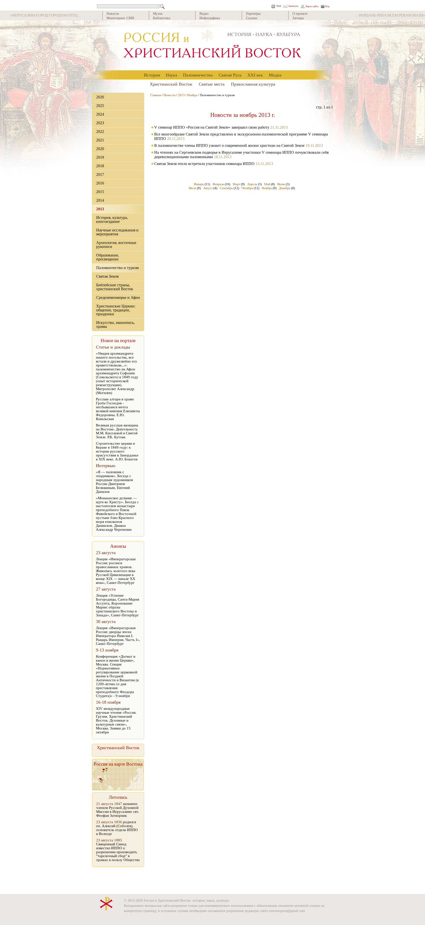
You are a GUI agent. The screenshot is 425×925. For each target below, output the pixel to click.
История (152, 75)
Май (267, 184)
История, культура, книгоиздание (112, 219)
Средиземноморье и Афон (118, 297)
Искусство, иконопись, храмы (115, 324)
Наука (171, 75)
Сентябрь (226, 188)
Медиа (275, 75)
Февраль (218, 184)
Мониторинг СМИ (120, 17)
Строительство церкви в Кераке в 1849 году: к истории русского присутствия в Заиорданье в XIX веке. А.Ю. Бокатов (117, 451)
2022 (100, 131)
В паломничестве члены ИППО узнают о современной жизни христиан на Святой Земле (229, 145)
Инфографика (209, 17)
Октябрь (247, 188)
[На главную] (212, 45)
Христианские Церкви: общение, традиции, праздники (115, 310)
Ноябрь (192, 95)
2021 (100, 140)
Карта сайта (312, 6)
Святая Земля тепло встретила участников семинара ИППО (204, 164)
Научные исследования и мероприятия (117, 232)
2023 (100, 123)
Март (236, 184)
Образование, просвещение (107, 257)
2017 (100, 174)
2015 (100, 192)
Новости (112, 13)
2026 (100, 97)
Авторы (298, 17)
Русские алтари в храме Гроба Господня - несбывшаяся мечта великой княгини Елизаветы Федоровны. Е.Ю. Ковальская (118, 409)
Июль (192, 188)
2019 (100, 157)
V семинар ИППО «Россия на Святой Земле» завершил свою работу (211, 127)
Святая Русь (230, 75)
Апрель (252, 184)
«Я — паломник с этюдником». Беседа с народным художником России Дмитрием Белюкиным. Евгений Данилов (114, 482)
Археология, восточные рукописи (116, 245)
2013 (100, 209)
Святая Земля (107, 276)
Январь (199, 184)
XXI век (255, 75)
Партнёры (253, 13)
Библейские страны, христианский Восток (114, 287)
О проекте (299, 13)
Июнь (281, 184)
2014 (100, 200)
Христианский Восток (171, 84)
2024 (100, 114)
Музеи (158, 13)
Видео (204, 13)
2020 (100, 149)
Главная (155, 95)
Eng (327, 6)
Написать (293, 6)
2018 (100, 166)
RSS (278, 6)
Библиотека (161, 17)
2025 (100, 106)
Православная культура (253, 84)
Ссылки (251, 17)
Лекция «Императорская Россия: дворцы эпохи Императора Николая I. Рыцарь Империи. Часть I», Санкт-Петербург (118, 636)
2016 (100, 183)
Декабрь (284, 188)
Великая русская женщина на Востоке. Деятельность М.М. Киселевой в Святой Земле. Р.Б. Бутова (117, 431)
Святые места (212, 84)
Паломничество (198, 75)
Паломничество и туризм (117, 268)
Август (208, 188)
